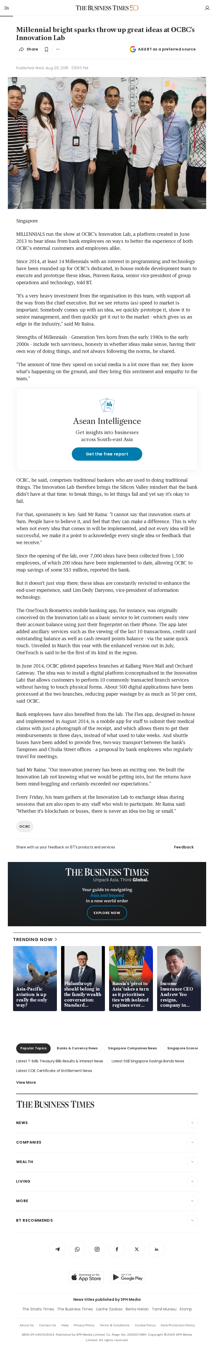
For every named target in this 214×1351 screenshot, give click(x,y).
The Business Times (75, 1309)
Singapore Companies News (132, 1048)
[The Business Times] (102, 8)
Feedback (184, 847)
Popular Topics (33, 1048)
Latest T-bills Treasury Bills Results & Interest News (59, 1061)
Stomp (186, 1309)
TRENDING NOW (33, 939)
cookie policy (145, 1325)
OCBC (24, 826)
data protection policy (178, 1325)
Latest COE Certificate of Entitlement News (54, 1070)
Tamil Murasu (164, 1309)
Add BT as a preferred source (167, 49)
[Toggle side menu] (6, 8)
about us (27, 1325)
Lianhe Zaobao (109, 1309)
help (65, 1325)
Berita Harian (137, 1309)
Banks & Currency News (77, 1048)
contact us (47, 1325)
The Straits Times (38, 1309)
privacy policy (84, 1325)
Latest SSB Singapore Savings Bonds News (148, 1061)
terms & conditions (115, 1325)
